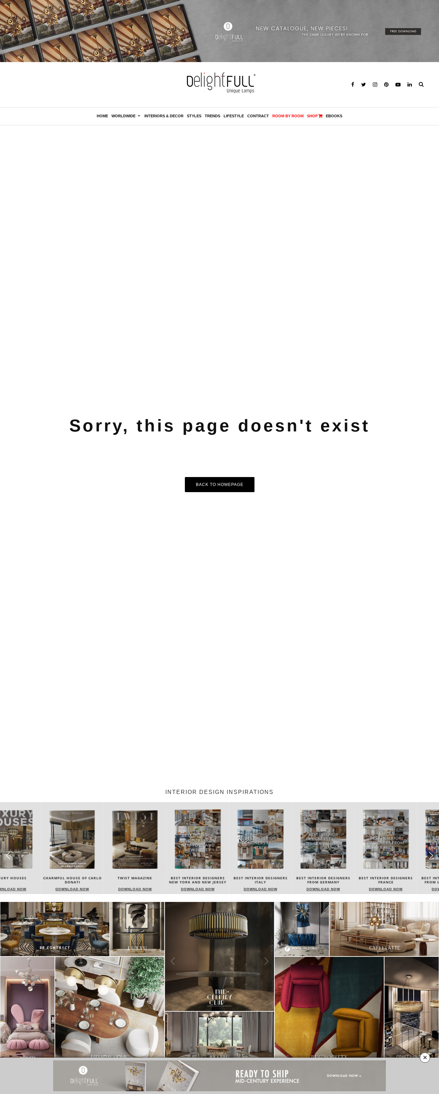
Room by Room (288, 116)
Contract (258, 116)
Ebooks (334, 116)
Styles (194, 116)
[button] (431, 855)
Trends (212, 116)
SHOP (312, 116)
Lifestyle (234, 116)
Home (102, 116)
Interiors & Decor (163, 116)
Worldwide (123, 116)
